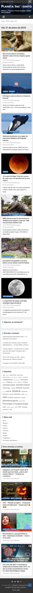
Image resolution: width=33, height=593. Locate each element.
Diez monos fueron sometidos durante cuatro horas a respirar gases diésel (16, 56)
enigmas (9, 382)
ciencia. (20, 377)
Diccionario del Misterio (10, 440)
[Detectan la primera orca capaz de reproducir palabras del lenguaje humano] (16, 123)
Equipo (5, 433)
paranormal (17, 397)
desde (4, 382)
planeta (23, 397)
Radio (18, 465)
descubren (24, 380)
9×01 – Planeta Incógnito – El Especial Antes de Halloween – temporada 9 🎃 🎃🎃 (16, 505)
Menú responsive (30, 1)
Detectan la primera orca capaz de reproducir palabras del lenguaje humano (15, 138)
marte (8, 391)
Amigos (5, 435)
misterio (16, 391)
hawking (13, 388)
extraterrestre (9, 385)
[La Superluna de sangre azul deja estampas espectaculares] (16, 288)
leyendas (26, 388)
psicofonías (22, 401)
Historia (5, 428)
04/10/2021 (6, 573)
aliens (7, 375)
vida (11, 409)
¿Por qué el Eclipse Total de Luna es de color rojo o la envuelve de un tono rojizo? (16, 178)
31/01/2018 (6, 60)
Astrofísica (20, 375)
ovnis (10, 397)
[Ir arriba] (30, 585)
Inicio (4, 420)
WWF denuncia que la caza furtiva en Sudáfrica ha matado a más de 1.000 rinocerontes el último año (16, 221)
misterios (24, 391)
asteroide (13, 375)
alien (4, 375)
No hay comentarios (8, 62)
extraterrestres (23, 385)
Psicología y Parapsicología (15, 404)
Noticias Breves (8, 49)
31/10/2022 (6, 509)
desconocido (16, 380)
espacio (15, 382)
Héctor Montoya (14, 100)
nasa (22, 394)
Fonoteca (5, 430)
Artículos (6, 465)
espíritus (19, 382)
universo (6, 409)
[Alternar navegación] (3, 17)
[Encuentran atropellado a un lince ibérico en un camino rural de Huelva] (16, 248)
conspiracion (8, 380)
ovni (5, 397)
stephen (12, 407)
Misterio (11, 91)
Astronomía (6, 377)
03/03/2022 (6, 540)
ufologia (24, 407)
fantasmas (6, 388)
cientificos (25, 377)
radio (4, 407)
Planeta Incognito (15, 60)
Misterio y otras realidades (11, 394)
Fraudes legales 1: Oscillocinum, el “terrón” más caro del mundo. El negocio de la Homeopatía (16, 351)
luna (4, 391)
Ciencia (5, 91)
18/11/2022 (6, 478)
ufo (19, 407)
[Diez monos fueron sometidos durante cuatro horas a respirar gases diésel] (16, 41)
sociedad (23, 214)
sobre (8, 407)
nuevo (26, 394)
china (11, 377)
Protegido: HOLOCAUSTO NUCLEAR (14, 363)
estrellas (25, 382)
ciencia (15, 377)
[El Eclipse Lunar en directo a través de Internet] (16, 83)
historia (19, 388)
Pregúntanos (6, 438)
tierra (16, 407)
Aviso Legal (16, 590)
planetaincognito (10, 400)
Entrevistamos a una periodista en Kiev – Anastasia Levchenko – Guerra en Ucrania (16, 536)
